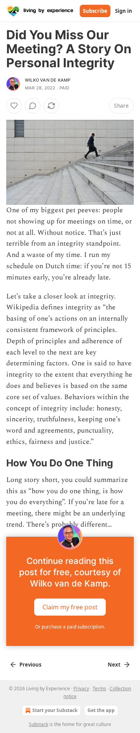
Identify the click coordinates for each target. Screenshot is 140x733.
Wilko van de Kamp (47, 80)
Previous (30, 664)
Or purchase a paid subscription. (70, 626)
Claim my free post (70, 607)
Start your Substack (54, 710)
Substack (38, 724)
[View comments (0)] (32, 105)
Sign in (123, 10)
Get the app (101, 710)
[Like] (14, 105)
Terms (99, 688)
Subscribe (95, 10)
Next (114, 664)
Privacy (81, 688)
